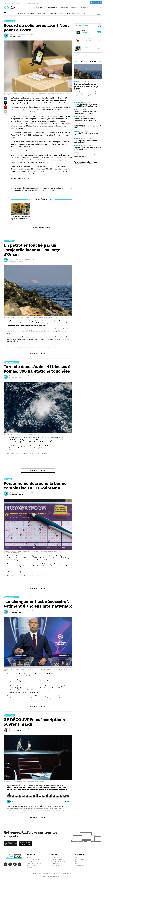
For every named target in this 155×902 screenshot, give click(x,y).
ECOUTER (40, 7)
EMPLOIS (29, 867)
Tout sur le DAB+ (73, 13)
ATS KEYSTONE (16, 36)
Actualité (31, 13)
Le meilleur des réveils (58, 857)
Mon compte (96, 2)
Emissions (21, 13)
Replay (65, 7)
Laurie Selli (15, 731)
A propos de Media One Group (33, 3)
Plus (83, 13)
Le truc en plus (79, 865)
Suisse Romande (79, 859)
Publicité (7, 3)
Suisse (76, 861)
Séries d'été (42, 13)
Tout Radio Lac (55, 865)
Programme (53, 7)
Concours (53, 13)
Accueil (29, 857)
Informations (55, 863)
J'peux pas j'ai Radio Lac (58, 861)
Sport (76, 863)
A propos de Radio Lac (34, 863)
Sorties (61, 13)
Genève (77, 857)
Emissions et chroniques (34, 859)
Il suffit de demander (57, 859)
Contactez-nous (17, 3)
